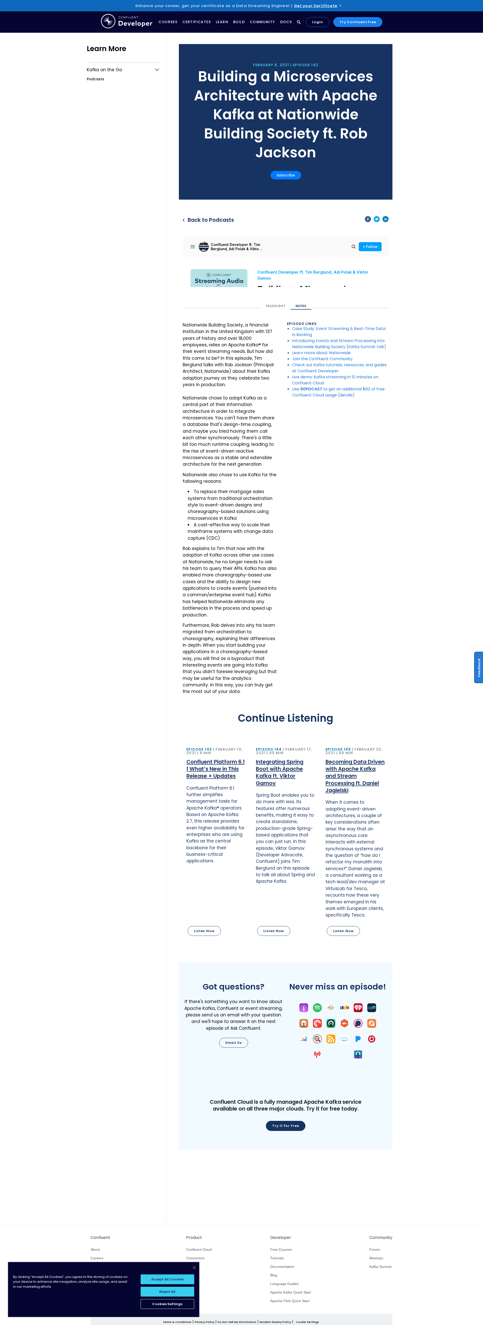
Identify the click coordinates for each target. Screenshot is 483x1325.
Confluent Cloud (199, 1249)
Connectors (195, 1258)
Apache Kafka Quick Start (290, 1292)
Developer (280, 1237)
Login (317, 22)
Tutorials (277, 1258)
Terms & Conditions (177, 1322)
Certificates (196, 22)
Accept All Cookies (167, 1279)
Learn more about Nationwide (321, 353)
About (95, 1249)
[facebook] (368, 220)
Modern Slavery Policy (275, 1322)
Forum (374, 1249)
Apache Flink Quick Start (289, 1301)
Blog (273, 1275)
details (346, 395)
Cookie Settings (307, 1322)
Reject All (167, 1291)
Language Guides (284, 1284)
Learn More (106, 49)
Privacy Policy (204, 1322)
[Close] (194, 1267)
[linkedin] (385, 220)
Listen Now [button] (204, 931)
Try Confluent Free (358, 22)
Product (194, 1237)
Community (262, 22)
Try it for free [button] (285, 1125)
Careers (97, 1258)
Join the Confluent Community (322, 359)
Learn (222, 22)
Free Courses (281, 1249)
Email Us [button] (233, 1042)
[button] (216, 842)
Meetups (376, 1258)
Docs (286, 22)
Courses (167, 22)
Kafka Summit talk (366, 347)
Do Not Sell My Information (237, 1322)
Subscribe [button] (286, 175)
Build (239, 22)
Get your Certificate (315, 5)
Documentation (282, 1267)
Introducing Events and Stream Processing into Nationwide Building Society (338, 344)
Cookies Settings (167, 1304)
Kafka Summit (380, 1267)
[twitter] (377, 220)
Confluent (100, 1237)
